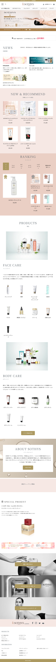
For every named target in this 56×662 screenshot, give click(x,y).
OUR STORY (28, 467)
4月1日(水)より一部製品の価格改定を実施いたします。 (35, 47)
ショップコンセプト (5, 648)
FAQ (2, 650)
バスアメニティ (4, 638)
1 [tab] (26, 29)
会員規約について (22, 650)
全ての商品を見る (5, 8)
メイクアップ (44, 8)
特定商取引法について (23, 653)
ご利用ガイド (4, 653)
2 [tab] (28, 29)
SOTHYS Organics (22, 638)
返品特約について (22, 655)
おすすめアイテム (17, 8)
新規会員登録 (4, 655)
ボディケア (35, 8)
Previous (1, 21)
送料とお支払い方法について (42, 648)
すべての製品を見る (28, 433)
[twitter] (39, 623)
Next (54, 21)
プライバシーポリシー (23, 648)
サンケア (52, 8)
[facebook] (32, 623)
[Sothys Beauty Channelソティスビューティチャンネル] (43, 623)
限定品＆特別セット (5, 640)
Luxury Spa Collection (40, 638)
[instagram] (36, 623)
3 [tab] (29, 29)
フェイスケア (27, 8)
